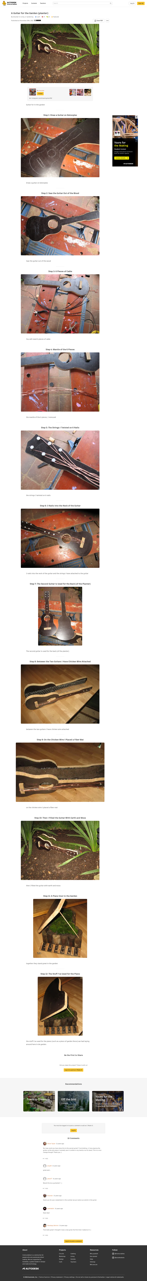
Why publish (94, 1254)
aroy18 (49, 1166)
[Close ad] (136, 117)
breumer (16, 17)
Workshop (62, 1256)
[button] (107, 20)
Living (22, 17)
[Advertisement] (125, 140)
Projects (25, 3)
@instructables (120, 1254)
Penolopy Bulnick (53, 1225)
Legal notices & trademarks (115, 1277)
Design (61, 1259)
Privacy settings (69, 1277)
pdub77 (49, 1179)
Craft (60, 1262)
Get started (93, 1256)
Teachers (43, 3)
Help (91, 1259)
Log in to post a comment (73, 1241)
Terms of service (44, 1277)
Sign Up (140, 3)
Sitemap (92, 1262)
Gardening (30, 17)
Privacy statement (57, 1277)
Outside (73, 1259)
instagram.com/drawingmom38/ (41, 98)
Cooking (73, 1254)
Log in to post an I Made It (73, 1070)
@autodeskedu (119, 1258)
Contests (34, 3)
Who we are (93, 1265)
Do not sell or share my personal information (90, 1277)
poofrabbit (50, 1208)
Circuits (61, 1254)
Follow (40, 94)
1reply (46, 1158)
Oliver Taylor (51, 1144)
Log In (132, 3)
